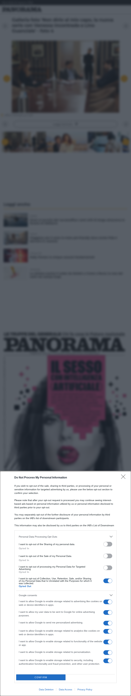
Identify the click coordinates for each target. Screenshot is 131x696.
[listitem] (65, 536)
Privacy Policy (84, 689)
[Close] (124, 478)
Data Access (65, 689)
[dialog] (65, 583)
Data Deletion (46, 689)
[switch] (107, 544)
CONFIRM (41, 677)
